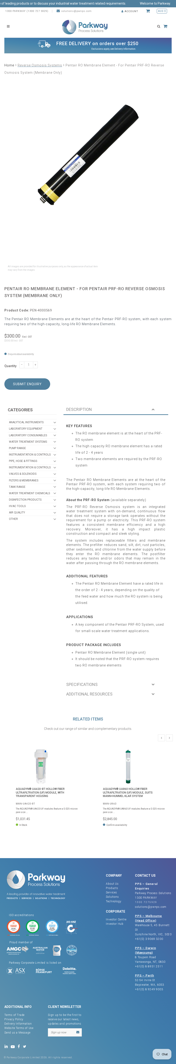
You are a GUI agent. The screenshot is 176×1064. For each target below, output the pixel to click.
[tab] (115, 410)
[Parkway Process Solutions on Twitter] (25, 1046)
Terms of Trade (14, 1015)
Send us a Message (17, 1032)
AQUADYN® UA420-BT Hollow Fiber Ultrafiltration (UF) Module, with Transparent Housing (40, 792)
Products (112, 888)
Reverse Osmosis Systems (40, 65)
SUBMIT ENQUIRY (27, 384)
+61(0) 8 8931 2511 (149, 966)
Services (111, 892)
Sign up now (58, 1032)
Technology (113, 901)
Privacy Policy (13, 1019)
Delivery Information (124, 49)
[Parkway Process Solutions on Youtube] (14, 1046)
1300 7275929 (146, 902)
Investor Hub (115, 923)
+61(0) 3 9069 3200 (149, 939)
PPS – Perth (144, 975)
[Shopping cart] (148, 11)
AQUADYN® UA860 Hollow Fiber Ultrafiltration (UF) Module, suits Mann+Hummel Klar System (128, 792)
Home (9, 65)
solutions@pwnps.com (76, 11)
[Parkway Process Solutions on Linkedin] (7, 1046)
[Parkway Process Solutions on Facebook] (20, 1046)
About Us (112, 883)
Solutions (112, 896)
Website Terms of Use (18, 1028)
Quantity (10, 366)
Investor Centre (116, 919)
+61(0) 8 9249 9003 (149, 989)
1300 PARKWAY (146, 897)
